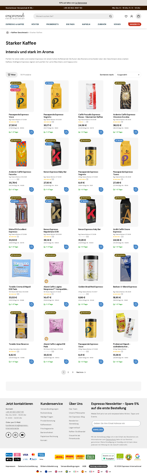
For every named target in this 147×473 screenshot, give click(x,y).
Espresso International (131, 466)
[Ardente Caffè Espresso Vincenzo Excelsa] (125, 96)
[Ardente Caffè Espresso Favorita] (21, 153)
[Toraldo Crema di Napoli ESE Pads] (21, 268)
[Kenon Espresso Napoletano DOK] (56, 211)
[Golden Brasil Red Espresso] (90, 268)
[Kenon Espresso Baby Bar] (56, 153)
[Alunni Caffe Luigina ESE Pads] (56, 326)
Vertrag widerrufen (98, 466)
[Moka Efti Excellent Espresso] (21, 211)
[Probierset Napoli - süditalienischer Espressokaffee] (125, 326)
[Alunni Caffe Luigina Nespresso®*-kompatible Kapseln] (56, 268)
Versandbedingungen (70, 466)
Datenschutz (111, 439)
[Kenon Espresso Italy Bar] (90, 211)
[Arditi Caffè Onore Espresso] (125, 211)
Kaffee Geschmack (19, 32)
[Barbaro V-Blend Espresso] (125, 268)
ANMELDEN (98, 429)
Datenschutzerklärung (28, 466)
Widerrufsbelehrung (49, 466)
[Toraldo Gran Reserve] (21, 326)
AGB (84, 466)
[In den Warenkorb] (31, 132)
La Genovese (81, 3)
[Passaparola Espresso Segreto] (56, 96)
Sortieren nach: (107, 74)
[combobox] (73, 16)
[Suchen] (110, 16)
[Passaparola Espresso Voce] (21, 96)
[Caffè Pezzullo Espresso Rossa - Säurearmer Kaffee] (90, 96)
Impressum (10, 466)
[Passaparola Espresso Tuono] (125, 153)
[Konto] (131, 16)
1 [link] (63, 372)
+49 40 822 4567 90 (15, 412)
